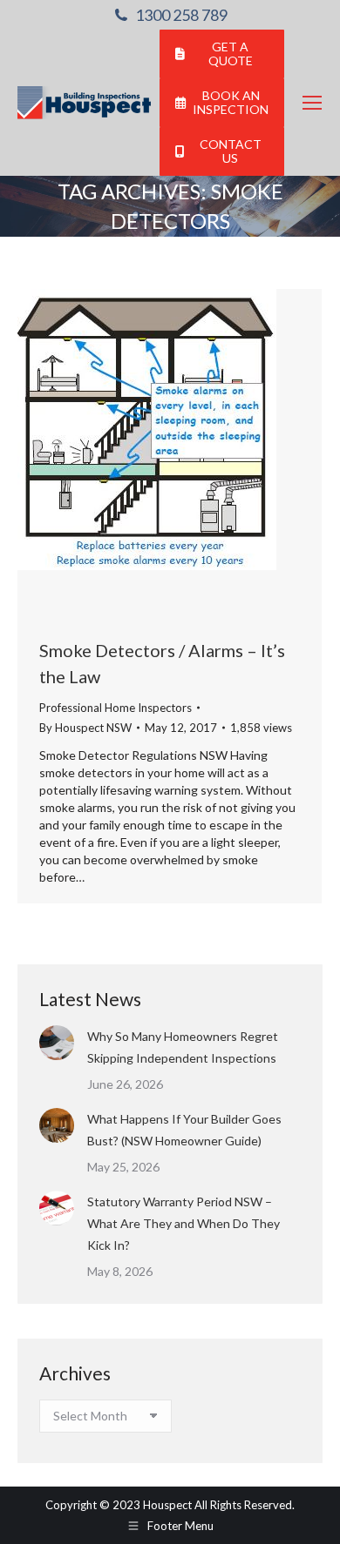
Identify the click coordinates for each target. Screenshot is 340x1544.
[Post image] (56, 1042)
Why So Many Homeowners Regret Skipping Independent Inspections (183, 1047)
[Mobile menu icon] (312, 102)
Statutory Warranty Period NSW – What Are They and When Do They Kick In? (183, 1223)
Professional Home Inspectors (115, 708)
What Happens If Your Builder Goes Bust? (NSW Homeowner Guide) (184, 1129)
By (85, 728)
